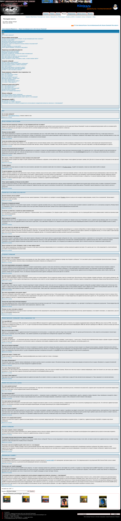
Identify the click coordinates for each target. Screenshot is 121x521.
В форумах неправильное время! (10, 52)
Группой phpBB (50, 460)
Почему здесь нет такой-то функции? (11, 101)
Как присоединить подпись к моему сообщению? (14, 64)
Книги (52, 13)
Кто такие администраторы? (9, 85)
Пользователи (41, 17)
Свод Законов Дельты (13, 115)
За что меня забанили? (8, 35)
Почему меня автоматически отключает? (12, 42)
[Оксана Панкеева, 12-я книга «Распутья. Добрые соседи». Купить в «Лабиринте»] (67, 2)
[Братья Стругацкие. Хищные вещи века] (6, 502)
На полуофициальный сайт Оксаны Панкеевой (99, 25)
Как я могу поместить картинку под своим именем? (15, 56)
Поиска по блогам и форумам (97, 516)
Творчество (71, 13)
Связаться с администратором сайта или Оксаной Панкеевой (20, 513)
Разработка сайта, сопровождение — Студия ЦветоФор (18, 517)
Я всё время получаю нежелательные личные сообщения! (17, 95)
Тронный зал (54, 17)
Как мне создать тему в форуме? (10, 62)
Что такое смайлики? (7, 75)
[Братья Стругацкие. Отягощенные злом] (26, 502)
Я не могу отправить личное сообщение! (12, 94)
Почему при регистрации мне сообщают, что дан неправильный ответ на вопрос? (22, 38)
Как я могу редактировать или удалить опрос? (13, 67)
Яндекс (117, 516)
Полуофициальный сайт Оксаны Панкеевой (16, 518)
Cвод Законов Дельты (81, 25)
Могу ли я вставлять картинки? (10, 77)
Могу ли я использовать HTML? (10, 74)
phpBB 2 (14, 514)
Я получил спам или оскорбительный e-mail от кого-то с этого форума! (20, 97)
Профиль (68, 17)
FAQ (32, 17)
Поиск (34, 17)
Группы (48, 17)
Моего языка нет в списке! (8, 54)
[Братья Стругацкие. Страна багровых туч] (45, 502)
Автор (58, 13)
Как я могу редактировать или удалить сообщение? (15, 63)
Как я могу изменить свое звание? (10, 57)
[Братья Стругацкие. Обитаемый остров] (83, 502)
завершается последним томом (20, 1)
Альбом (27, 17)
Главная (45, 13)
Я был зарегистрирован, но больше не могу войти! (14, 47)
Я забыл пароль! (6, 45)
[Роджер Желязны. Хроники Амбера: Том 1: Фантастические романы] (64, 507)
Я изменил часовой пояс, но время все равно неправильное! (17, 53)
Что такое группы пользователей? (10, 88)
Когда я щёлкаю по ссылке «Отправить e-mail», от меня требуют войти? (20, 58)
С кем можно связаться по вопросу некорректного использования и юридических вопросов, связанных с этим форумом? (32, 103)
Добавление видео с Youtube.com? (10, 78)
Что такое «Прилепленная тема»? (10, 80)
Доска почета (81, 13)
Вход (94, 17)
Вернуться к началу (7, 117)
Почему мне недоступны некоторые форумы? (13, 68)
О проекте (7, 512)
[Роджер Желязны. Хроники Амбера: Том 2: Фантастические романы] (103, 507)
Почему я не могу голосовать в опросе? (12, 69)
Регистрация (61, 17)
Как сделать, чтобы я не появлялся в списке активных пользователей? (20, 43)
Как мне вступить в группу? (9, 89)
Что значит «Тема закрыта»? (9, 82)
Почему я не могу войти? (8, 40)
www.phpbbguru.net (41, 514)
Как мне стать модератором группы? (11, 90)
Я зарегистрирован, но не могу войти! (11, 46)
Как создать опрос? (7, 66)
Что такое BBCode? (7, 73)
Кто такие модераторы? (8, 87)
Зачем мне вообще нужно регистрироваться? (13, 41)
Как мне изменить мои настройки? (10, 51)
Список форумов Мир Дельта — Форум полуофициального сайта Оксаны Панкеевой (24, 29)
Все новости (115, 25)
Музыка (90, 13)
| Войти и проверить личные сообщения (81, 17)
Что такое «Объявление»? (9, 79)
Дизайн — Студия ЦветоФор (11, 516)
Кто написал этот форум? (8, 100)
